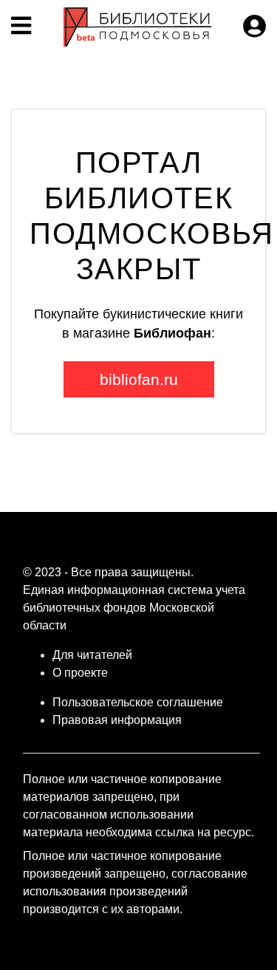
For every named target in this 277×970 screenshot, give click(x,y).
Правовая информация (117, 720)
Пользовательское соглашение (137, 702)
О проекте (80, 672)
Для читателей (92, 655)
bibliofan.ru (139, 379)
